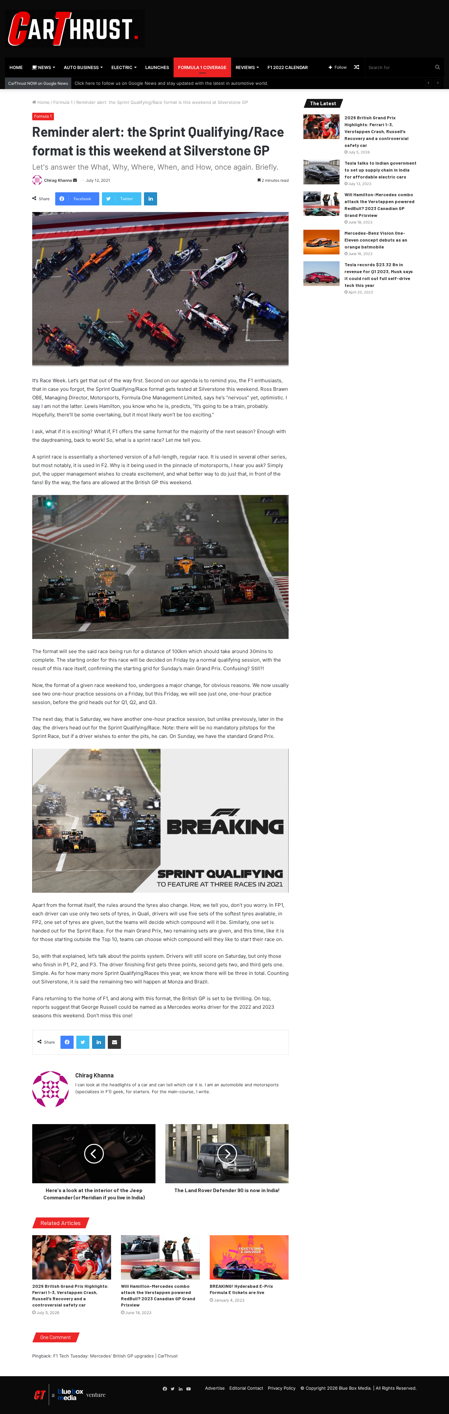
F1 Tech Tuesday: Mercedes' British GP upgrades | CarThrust (115, 1355)
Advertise (215, 1388)
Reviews (245, 67)
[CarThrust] (75, 29)
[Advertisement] (299, 21)
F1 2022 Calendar (288, 67)
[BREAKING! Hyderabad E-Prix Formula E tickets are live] (249, 1257)
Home (16, 67)
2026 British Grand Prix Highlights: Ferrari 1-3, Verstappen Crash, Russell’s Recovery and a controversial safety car (376, 131)
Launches (157, 67)
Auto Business (81, 67)
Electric (121, 67)
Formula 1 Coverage (202, 67)
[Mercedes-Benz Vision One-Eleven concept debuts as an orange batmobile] (321, 242)
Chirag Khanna (58, 180)
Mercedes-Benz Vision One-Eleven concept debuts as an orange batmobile (375, 239)
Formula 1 (63, 102)
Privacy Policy (281, 1388)
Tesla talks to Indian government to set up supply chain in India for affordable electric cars (380, 169)
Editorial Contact (246, 1388)
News (44, 67)
